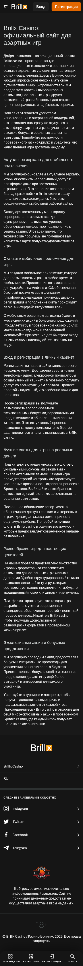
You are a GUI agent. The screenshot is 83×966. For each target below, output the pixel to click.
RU (6, 778)
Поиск (72, 961)
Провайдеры (10, 961)
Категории (31, 961)
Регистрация (66, 6)
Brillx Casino (13, 766)
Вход (40, 6)
